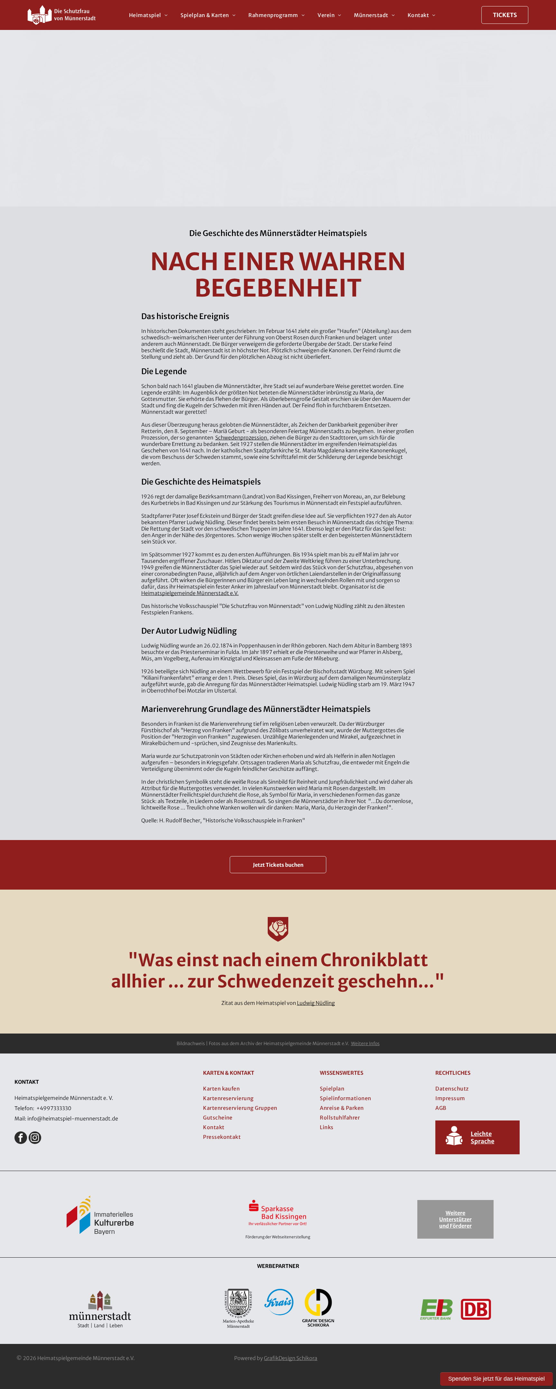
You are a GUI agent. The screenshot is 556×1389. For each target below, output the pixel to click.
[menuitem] (148, 15)
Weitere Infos (365, 1043)
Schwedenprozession (241, 437)
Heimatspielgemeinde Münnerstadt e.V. (190, 593)
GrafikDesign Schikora (290, 1358)
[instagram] (35, 1138)
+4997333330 (53, 1108)
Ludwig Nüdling (316, 1003)
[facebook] (20, 1138)
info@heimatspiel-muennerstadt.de (72, 1118)
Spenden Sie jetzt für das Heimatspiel (496, 1378)
